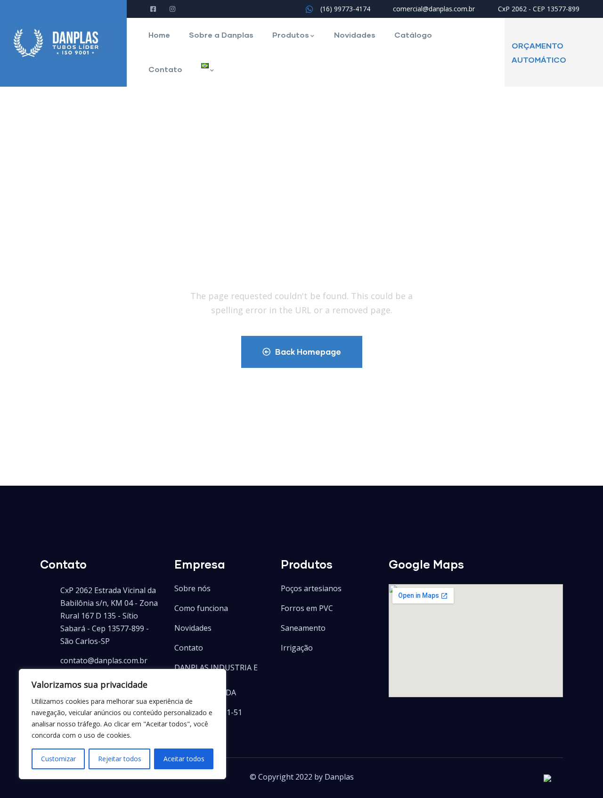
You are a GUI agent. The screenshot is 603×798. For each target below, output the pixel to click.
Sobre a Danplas (221, 34)
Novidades (354, 34)
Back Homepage (308, 352)
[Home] (63, 43)
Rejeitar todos (119, 758)
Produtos (290, 34)
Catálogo (413, 34)
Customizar (58, 758)
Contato (165, 69)
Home (159, 34)
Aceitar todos (183, 758)
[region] (122, 724)
